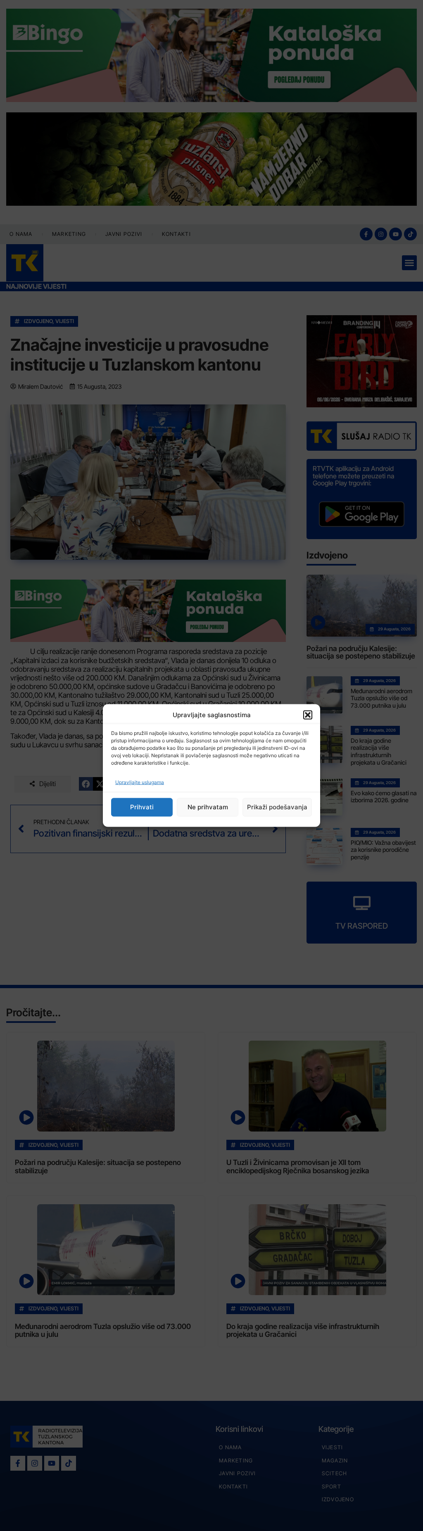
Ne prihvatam (208, 807)
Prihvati (142, 807)
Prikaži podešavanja (277, 807)
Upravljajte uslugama (139, 782)
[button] (308, 715)
